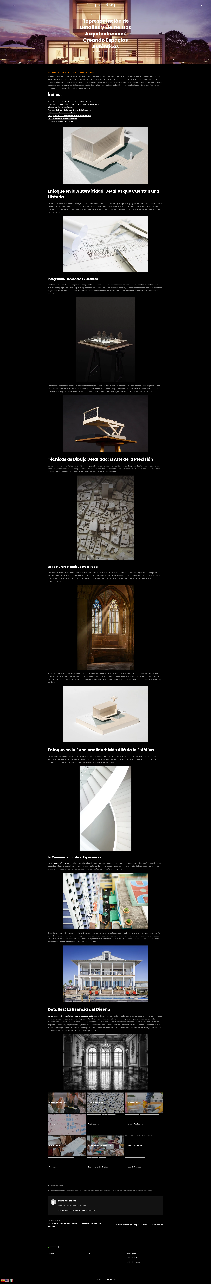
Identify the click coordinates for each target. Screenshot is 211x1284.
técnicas (144, 1190)
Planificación (93, 1124)
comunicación (70, 1190)
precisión (125, 1190)
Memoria (53, 1124)
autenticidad (61, 1190)
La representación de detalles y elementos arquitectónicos (72, 1016)
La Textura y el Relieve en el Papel (61, 113)
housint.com (111, 1279)
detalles (76, 1190)
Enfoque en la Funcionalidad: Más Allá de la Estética (69, 116)
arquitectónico (54, 1190)
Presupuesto (54, 1145)
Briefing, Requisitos (57, 1102)
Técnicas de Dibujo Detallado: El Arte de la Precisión (69, 110)
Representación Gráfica (98, 1167)
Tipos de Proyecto (134, 1167)
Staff (88, 1254)
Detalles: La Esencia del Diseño (60, 121)
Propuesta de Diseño (135, 1145)
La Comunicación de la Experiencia (62, 118)
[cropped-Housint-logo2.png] (105, 5)
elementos (86, 1190)
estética (97, 1190)
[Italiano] (11, 1280)
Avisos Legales (131, 1254)
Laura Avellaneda (113, 52)
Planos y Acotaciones (136, 1124)
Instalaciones (132, 1102)
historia (117, 1190)
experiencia (103, 1190)
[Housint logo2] (53, 1247)
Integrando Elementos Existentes (61, 107)
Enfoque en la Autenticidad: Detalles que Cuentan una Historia (74, 104)
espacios (91, 1190)
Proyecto (53, 1167)
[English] (7, 1280)
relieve (130, 1190)
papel (120, 1190)
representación (137, 1190)
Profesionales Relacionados (99, 1145)
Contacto (51, 1254)
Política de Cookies (133, 1258)
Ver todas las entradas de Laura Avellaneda (76, 1210)
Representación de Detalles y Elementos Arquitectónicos (71, 101)
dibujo (81, 1190)
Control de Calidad (96, 1102)
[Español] (3, 1280)
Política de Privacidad (133, 1262)
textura (150, 1190)
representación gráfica (59, 863)
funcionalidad (110, 1190)
